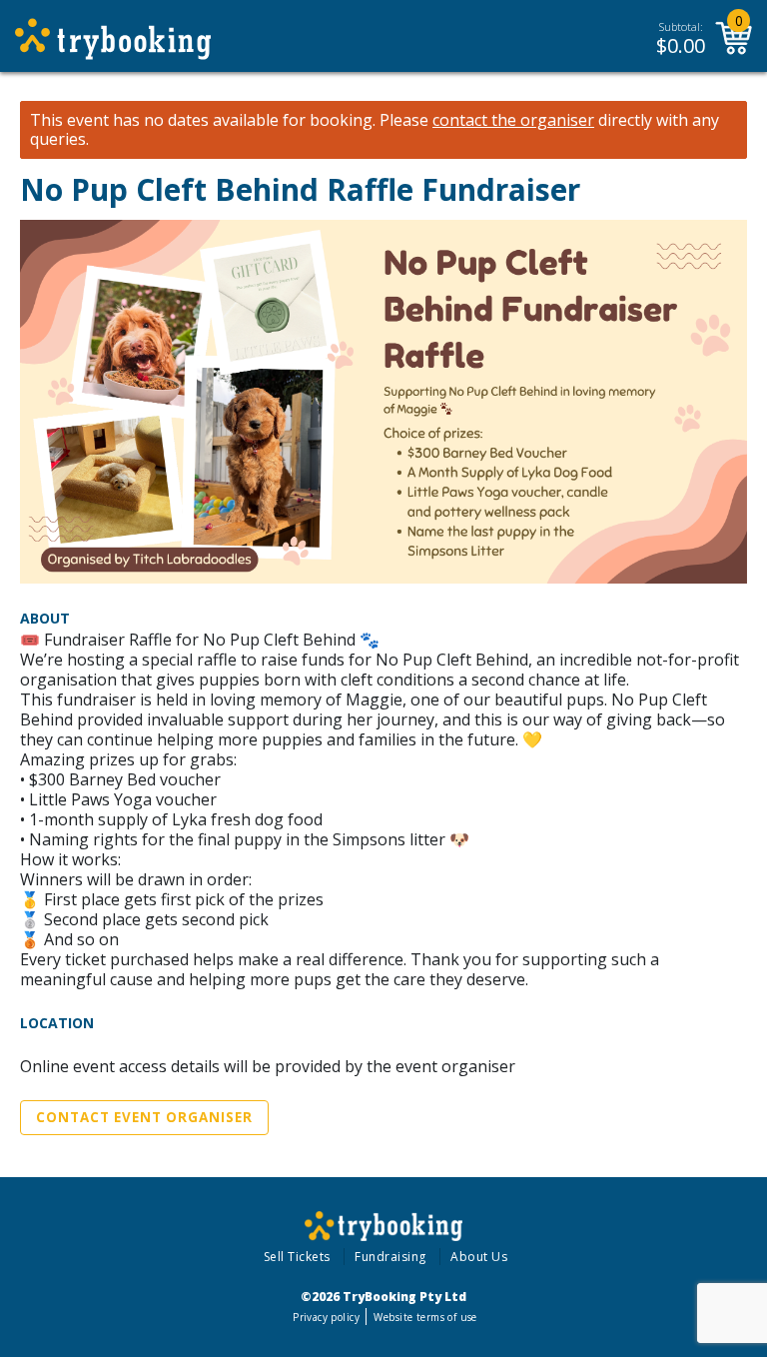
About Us (478, 1256)
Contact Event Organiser (144, 1117)
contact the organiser (513, 120)
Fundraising (390, 1256)
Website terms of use (425, 1317)
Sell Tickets (297, 1256)
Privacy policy (326, 1317)
